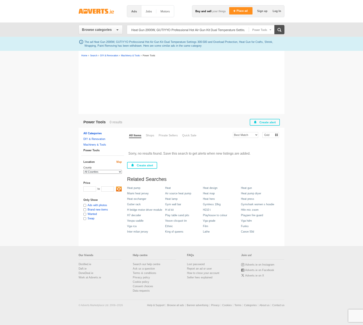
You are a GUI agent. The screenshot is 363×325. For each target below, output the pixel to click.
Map (119, 162)
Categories (250, 305)
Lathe (206, 231)
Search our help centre (146, 264)
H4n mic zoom (250, 209)
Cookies (227, 305)
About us (264, 305)
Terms (237, 305)
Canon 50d (247, 231)
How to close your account (203, 273)
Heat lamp (171, 198)
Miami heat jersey (138, 193)
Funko (245, 226)
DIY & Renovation (94, 139)
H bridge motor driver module (144, 209)
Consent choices (143, 286)
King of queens (174, 231)
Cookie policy (141, 281)
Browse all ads (175, 305)
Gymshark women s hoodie (257, 204)
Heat (168, 187)
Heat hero (209, 198)
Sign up (262, 11)
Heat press (247, 198)
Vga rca (132, 226)
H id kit (169, 209)
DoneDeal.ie (86, 273)
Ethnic (169, 226)
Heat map (209, 193)
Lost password (196, 264)
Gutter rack (134, 204)
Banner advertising (197, 305)
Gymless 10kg (212, 204)
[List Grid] (269, 134)
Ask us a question (144, 268)
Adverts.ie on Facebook (259, 270)
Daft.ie (83, 268)
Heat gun (246, 187)
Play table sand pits (177, 215)
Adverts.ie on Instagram (259, 264)
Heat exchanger (136, 198)
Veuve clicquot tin (176, 220)
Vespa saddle (135, 220)
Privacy (215, 305)
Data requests (141, 290)
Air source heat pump (178, 193)
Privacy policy (141, 277)
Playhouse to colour (215, 215)
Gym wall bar (173, 204)
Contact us (278, 305)
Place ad (243, 10)
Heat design (210, 187)
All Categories (92, 133)
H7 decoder (134, 215)
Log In (277, 11)
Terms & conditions (144, 273)
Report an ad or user (199, 268)
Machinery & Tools (94, 144)
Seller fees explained (199, 277)
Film (205, 226)
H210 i (207, 209)
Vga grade (209, 220)
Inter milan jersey (137, 231)
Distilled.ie (85, 264)
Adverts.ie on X (254, 275)
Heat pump (133, 187)
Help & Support (155, 305)
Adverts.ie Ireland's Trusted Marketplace (101, 11)
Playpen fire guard (252, 215)
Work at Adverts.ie (90, 277)
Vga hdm (246, 220)
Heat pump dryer (251, 193)
